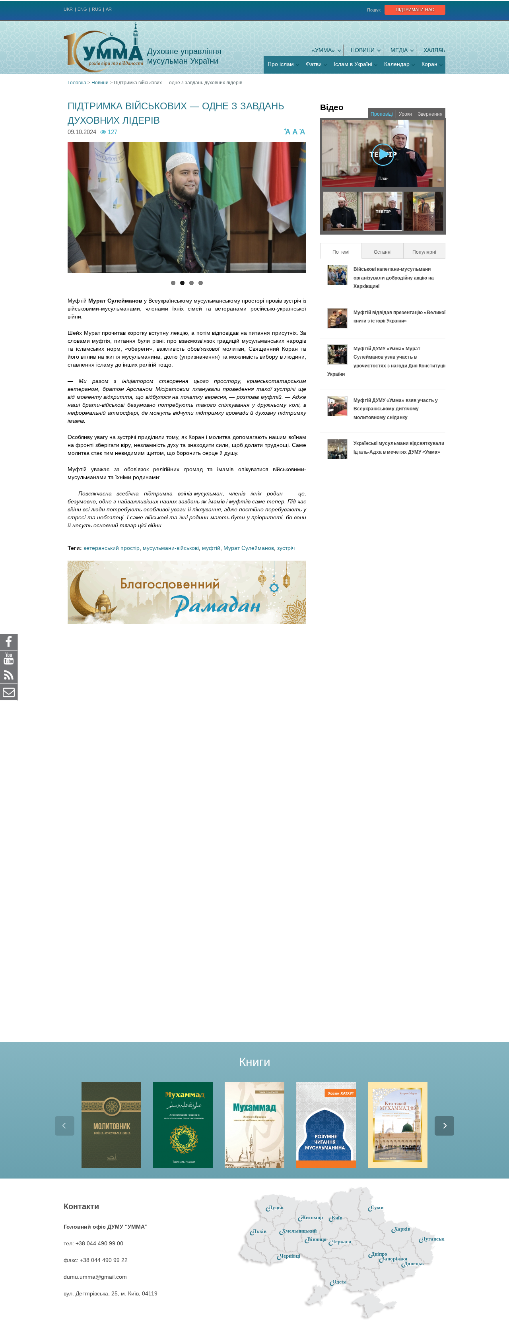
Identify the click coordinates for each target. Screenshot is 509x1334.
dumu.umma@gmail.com (95, 1277)
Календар (397, 64)
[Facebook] (8, 641)
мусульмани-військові (171, 548)
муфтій (211, 548)
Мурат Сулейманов (248, 548)
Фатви (314, 64)
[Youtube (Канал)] (8, 658)
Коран (429, 64)
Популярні (424, 252)
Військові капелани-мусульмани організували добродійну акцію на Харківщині (394, 277)
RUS (96, 9)
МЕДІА (399, 50)
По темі (346, 252)
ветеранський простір (112, 548)
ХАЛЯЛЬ (434, 50)
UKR (68, 9)
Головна (77, 82)
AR (109, 9)
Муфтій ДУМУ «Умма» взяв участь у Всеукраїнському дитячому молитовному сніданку (396, 409)
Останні (383, 252)
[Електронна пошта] (8, 691)
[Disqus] (187, 734)
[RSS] (8, 675)
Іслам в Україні (353, 64)
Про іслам (281, 64)
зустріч (286, 548)
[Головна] (103, 47)
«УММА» (323, 50)
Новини (363, 50)
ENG (82, 9)
